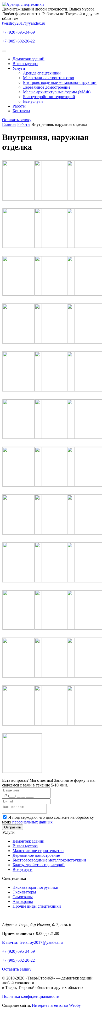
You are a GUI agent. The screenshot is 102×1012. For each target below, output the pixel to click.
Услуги (19, 68)
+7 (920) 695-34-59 (18, 32)
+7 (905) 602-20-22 (18, 41)
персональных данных (32, 822)
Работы (19, 106)
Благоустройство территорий (49, 96)
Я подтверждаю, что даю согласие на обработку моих (48, 819)
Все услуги (33, 101)
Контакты (21, 111)
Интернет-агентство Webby (56, 1005)
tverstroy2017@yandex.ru (23, 23)
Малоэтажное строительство (48, 78)
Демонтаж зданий (28, 59)
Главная (9, 124)
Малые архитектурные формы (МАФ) (56, 92)
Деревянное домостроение (46, 87)
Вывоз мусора (25, 63)
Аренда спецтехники (42, 73)
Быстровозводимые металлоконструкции (60, 82)
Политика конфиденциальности (30, 996)
